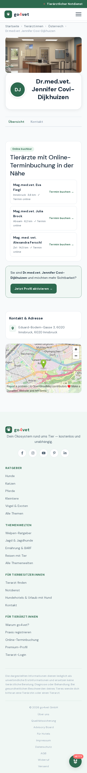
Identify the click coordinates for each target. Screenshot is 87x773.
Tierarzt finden (16, 583)
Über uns (43, 714)
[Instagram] (33, 453)
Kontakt (37, 122)
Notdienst (12, 590)
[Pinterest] (54, 453)
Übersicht (16, 122)
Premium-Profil (16, 647)
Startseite (12, 26)
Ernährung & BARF (18, 548)
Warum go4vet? (17, 625)
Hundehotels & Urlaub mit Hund (28, 598)
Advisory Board (43, 727)
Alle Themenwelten (19, 563)
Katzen (10, 483)
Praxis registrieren (18, 632)
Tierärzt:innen (33, 26)
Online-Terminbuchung (22, 640)
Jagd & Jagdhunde (19, 540)
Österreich (55, 26)
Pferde (10, 491)
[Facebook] (22, 453)
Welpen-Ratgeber (18, 533)
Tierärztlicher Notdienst (65, 4)
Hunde (10, 476)
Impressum (43, 740)
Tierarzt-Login (15, 655)
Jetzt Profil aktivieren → (33, 289)
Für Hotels (43, 733)
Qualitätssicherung (43, 721)
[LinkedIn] (65, 453)
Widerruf (43, 760)
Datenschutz (43, 747)
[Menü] (79, 14)
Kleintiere (12, 498)
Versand (43, 766)
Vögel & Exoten (16, 506)
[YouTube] (43, 453)
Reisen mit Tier (16, 556)
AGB (43, 753)
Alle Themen (14, 513)
